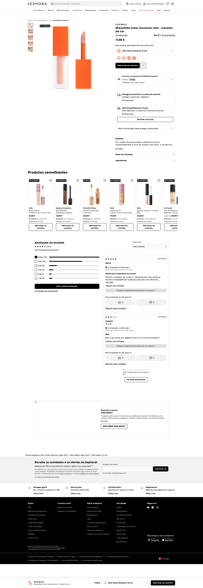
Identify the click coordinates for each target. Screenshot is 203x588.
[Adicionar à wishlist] (50, 180)
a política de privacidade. (89, 474)
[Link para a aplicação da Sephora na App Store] (167, 540)
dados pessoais (66, 474)
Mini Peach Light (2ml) (80, 455)
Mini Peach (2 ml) (99, 455)
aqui (56, 546)
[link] (67, 286)
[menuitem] (133, 3)
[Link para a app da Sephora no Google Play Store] (153, 540)
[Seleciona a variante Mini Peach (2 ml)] (134, 58)
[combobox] (150, 246)
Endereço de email (110, 464)
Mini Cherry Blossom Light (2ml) (54, 455)
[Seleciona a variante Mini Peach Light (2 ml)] (129, 58)
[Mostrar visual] (30, 25)
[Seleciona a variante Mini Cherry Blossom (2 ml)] (124, 58)
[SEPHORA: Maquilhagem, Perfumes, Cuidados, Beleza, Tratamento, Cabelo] (37, 4)
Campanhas (61, 548)
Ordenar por (136, 242)
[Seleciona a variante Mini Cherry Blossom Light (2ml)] (119, 58)
